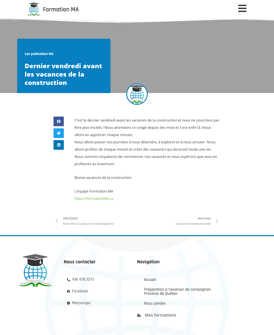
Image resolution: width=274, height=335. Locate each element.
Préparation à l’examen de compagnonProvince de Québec (177, 291)
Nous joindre (154, 303)
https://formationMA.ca (93, 198)
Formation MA (61, 9)
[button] (59, 121)
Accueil (150, 279)
